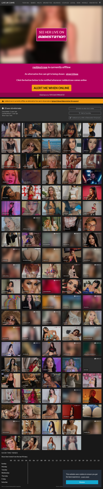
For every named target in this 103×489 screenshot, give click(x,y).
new (78, 3)
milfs (39, 3)
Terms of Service (60, 486)
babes (33, 3)
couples (65, 3)
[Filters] (99, 3)
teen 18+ (25, 3)
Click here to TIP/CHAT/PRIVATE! (52, 95)
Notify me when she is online (85, 108)
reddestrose (39, 67)
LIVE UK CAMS (8, 3)
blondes (57, 3)
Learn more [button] (85, 477)
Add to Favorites (86, 113)
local (72, 3)
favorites (93, 3)
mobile (85, 3)
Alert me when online (51, 87)
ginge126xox (72, 74)
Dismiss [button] (82, 482)
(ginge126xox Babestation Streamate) (65, 101)
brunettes (47, 3)
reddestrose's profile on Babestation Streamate (86, 118)
